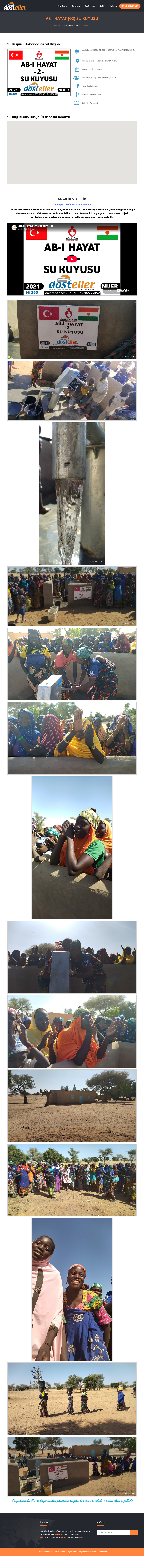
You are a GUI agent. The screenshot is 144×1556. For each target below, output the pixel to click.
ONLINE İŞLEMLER (130, 6)
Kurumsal (76, 6)
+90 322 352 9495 (52, 1537)
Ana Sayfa (62, 6)
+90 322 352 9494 (71, 1534)
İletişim (113, 6)
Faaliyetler (90, 6)
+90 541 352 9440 (75, 1537)
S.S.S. (102, 6)
